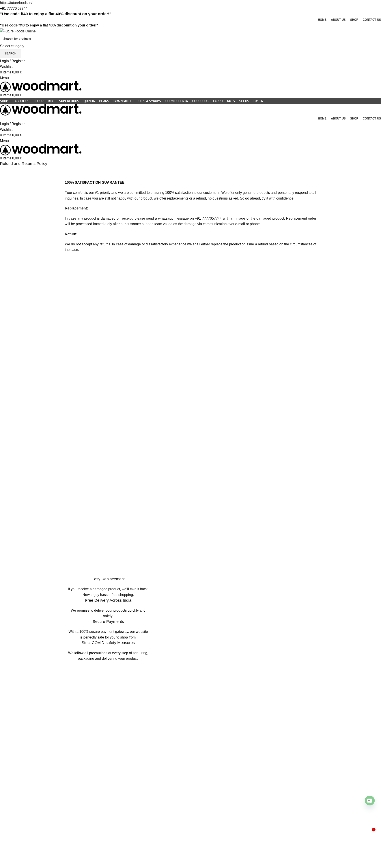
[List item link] (190, 707)
